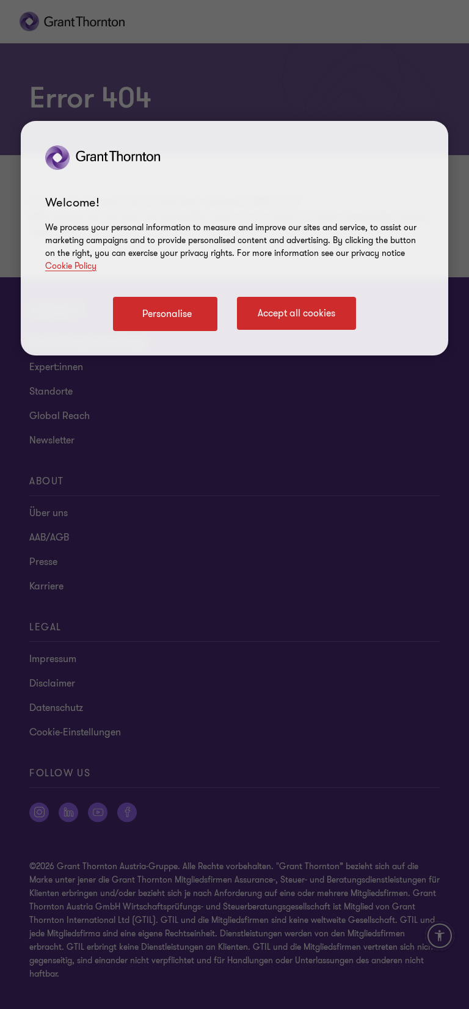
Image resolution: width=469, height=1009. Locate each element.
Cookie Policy (70, 266)
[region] (234, 238)
